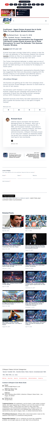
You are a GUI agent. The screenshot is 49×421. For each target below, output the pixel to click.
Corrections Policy (23, 378)
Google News (8, 399)
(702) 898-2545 (9, 390)
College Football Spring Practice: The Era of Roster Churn (12, 303)
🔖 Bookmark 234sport (24, 1)
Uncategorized (38, 371)
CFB (29, 4)
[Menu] (46, 21)
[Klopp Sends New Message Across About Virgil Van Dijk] (13, 258)
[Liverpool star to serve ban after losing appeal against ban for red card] (36, 277)
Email (4, 175)
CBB (34, 4)
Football (11, 37)
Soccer (17, 37)
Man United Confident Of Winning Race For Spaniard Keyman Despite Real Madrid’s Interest (35, 247)
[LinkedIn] (40, 110)
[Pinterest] (29, 110)
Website (35, 175)
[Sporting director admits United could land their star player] (13, 239)
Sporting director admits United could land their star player (11, 246)
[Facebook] (8, 110)
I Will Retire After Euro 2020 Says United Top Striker (35, 265)
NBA (7, 4)
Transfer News (26, 37)
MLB (16, 4)
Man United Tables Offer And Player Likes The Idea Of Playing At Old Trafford (35, 323)
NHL (20, 4)
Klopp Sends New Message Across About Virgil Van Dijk (12, 265)
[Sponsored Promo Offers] (8, 12)
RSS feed (4, 378)
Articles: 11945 (14, 143)
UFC (13, 374)
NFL (11, 4)
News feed (10, 378)
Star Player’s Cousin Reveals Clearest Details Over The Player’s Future (12, 323)
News (27, 371)
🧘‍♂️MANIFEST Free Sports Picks (24, 7)
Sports (31, 371)
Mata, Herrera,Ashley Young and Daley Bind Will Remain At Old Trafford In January (34, 304)
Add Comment (6, 181)
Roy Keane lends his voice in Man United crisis (12, 228)
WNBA (24, 4)
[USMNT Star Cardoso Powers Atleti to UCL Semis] (13, 277)
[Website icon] (12, 141)
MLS (38, 4)
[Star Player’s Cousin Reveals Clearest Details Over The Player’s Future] (13, 316)
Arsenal (6, 49)
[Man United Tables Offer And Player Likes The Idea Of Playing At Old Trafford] (36, 316)
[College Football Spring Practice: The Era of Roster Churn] (13, 296)
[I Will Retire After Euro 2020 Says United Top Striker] (36, 258)
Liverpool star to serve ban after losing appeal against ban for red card (35, 284)
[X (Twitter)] (19, 110)
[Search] (13, 20)
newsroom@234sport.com (12, 386)
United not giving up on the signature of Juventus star (33, 228)
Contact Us (40, 378)
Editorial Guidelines (33, 378)
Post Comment (9, 196)
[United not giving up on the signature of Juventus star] (36, 221)
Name (19, 175)
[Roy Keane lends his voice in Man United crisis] (13, 221)
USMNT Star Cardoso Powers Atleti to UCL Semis (12, 284)
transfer (6, 56)
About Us (16, 378)
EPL (42, 4)
